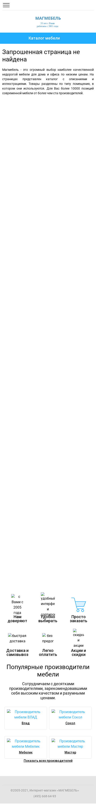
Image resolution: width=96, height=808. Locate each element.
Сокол (70, 723)
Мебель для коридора (25, 440)
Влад (26, 723)
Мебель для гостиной (36, 189)
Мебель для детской (23, 274)
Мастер (70, 752)
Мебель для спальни (34, 106)
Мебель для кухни (19, 357)
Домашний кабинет (21, 522)
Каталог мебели (44, 38)
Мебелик (26, 752)
